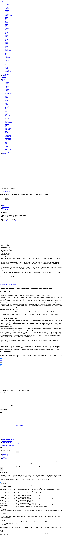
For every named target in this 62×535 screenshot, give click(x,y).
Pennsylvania (8, 57)
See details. (53, 466)
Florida (6, 17)
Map (3, 208)
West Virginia (8, 71)
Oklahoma (7, 54)
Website (13, 407)
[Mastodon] (31, 361)
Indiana (6, 24)
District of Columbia (9, 15)
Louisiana (7, 29)
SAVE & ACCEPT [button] (4, 534)
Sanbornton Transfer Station (8, 445)
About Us (4, 77)
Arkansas (7, 8)
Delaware (7, 14)
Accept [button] (58, 466)
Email (12, 405)
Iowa (6, 25)
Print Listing (2, 191)
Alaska (6, 6)
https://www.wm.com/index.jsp (12, 220)
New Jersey (7, 46)
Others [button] (1, 530)
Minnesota (7, 36)
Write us (4, 457)
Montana (7, 40)
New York (7, 49)
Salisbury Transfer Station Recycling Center (11, 443)
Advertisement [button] (3, 524)
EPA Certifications (4, 284)
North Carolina (8, 50)
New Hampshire (8, 45)
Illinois (6, 22)
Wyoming (7, 74)
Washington (7, 70)
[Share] (31, 365)
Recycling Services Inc (7, 441)
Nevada (6, 43)
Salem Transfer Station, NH (8, 442)
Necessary (3, 482)
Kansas (6, 26)
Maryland (7, 32)
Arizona (6, 7)
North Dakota (8, 52)
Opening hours (5, 207)
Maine (6, 31)
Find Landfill (4, 281)
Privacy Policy (5, 454)
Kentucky (7, 28)
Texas (6, 64)
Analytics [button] (2, 519)
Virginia (6, 68)
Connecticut (7, 13)
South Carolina (8, 60)
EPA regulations (12, 284)
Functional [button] (2, 507)
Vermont (6, 67)
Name (12, 404)
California (7, 10)
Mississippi (7, 38)
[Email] (31, 363)
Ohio (6, 53)
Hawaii (6, 20)
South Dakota (8, 61)
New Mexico (7, 47)
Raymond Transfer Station (8, 439)
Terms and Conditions (7, 455)
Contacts (4, 205)
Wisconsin (7, 73)
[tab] (32, 205)
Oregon (6, 56)
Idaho (6, 21)
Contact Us (4, 458)
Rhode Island (8, 59)
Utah (6, 66)
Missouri (6, 39)
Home (3, 1)
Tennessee (7, 63)
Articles (4, 75)
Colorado (7, 11)
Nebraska (7, 42)
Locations (4, 3)
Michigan (7, 35)
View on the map (19, 425)
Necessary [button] (2, 481)
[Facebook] (31, 359)
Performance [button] (3, 513)
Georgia (6, 18)
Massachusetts (8, 33)
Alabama (7, 4)
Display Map (8, 191)
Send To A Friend (6, 210)
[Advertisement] (31, 232)
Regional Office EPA (12, 281)
